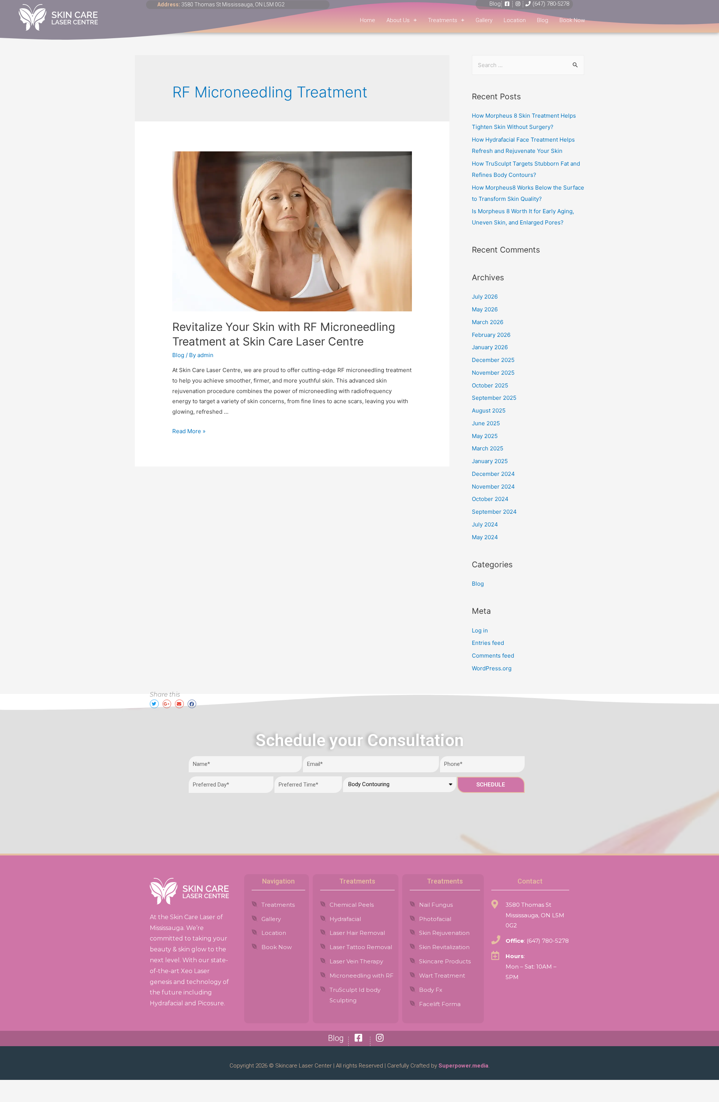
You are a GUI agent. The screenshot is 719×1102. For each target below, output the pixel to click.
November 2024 (493, 486)
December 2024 (493, 473)
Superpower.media (462, 1065)
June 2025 (486, 423)
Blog (542, 20)
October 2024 (490, 498)
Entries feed (488, 642)
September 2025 (494, 397)
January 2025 (490, 461)
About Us (398, 20)
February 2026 (491, 334)
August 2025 (489, 410)
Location (515, 20)
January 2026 (490, 347)
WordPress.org (492, 668)
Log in (480, 630)
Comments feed (493, 655)
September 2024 (494, 511)
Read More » (189, 431)
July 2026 (485, 296)
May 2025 (485, 436)
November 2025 (493, 372)
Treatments (442, 20)
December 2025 (493, 359)
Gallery (484, 20)
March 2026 (487, 322)
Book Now (572, 20)
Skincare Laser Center (303, 1065)
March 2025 (487, 448)
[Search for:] (528, 65)
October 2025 (490, 385)
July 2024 (485, 524)
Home (367, 20)
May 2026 (485, 309)
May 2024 (485, 537)
